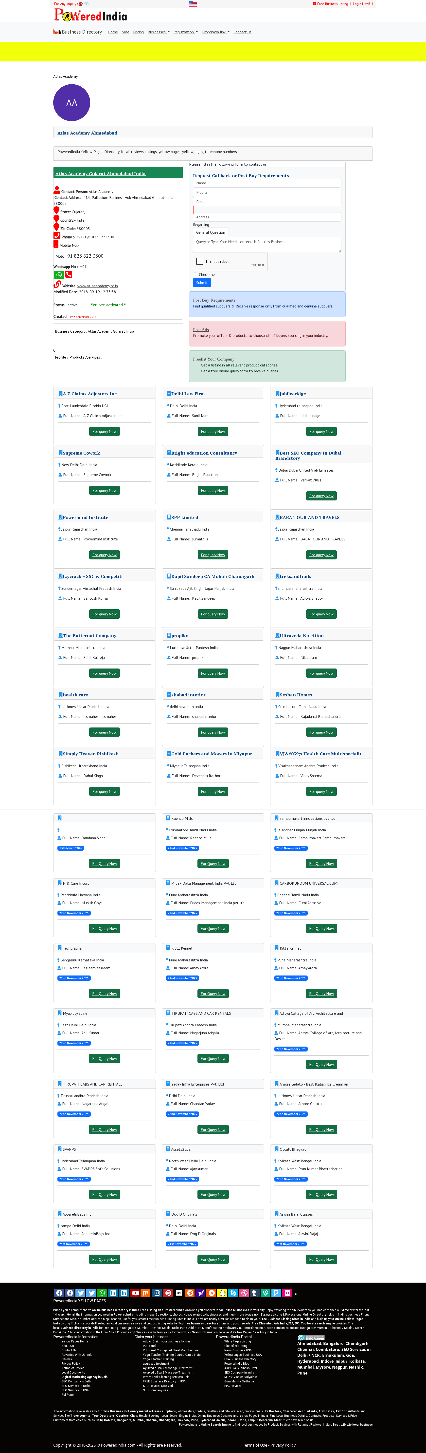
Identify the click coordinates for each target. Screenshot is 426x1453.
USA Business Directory (240, 1359)
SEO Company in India (239, 1372)
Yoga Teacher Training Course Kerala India (172, 1355)
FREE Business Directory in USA (164, 1381)
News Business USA (238, 1350)
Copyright (62, 1445)
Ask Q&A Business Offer (240, 1368)
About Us (68, 1346)
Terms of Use (255, 1445)
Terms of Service (73, 1368)
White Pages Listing (237, 1341)
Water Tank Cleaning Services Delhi (166, 1377)
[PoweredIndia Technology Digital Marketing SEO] (296, 1294)
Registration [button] (184, 31)
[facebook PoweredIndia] (59, 1293)
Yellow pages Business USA (243, 1355)
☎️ (81, 3)
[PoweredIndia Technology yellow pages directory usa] (287, 1293)
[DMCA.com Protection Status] (311, 1337)
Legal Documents (73, 1372)
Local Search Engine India (178, 1415)
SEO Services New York (158, 1386)
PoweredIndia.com (118, 1445)
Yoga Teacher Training (158, 1359)
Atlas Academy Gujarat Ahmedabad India (100, 173)
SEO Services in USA (75, 1390)
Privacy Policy (71, 1363)
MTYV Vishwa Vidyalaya (241, 1377)
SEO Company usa (155, 1390)
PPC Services (233, 1386)
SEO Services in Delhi (76, 1386)
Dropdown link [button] (214, 31)
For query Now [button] (104, 431)
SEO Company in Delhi (76, 1381)
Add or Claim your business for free (166, 1341)
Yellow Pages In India (253, 1415)
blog (125, 31)
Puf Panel (68, 1394)
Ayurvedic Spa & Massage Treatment (168, 1368)
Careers (67, 1359)
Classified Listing (236, 1346)
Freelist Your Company (213, 359)
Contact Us (69, 1350)
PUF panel (149, 1346)
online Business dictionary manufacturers (138, 1411)
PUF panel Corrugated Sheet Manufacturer (171, 1350)
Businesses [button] (157, 31)
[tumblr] (255, 1293)
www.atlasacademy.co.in (97, 285)
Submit (202, 282)
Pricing (138, 31)
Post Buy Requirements (214, 300)
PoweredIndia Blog (236, 1363)
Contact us (242, 31)
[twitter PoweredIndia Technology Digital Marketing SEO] (91, 1293)
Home (113, 31)
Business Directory (81, 32)
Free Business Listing (332, 3)
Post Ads (201, 329)
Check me (207, 274)
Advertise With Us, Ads (77, 1355)
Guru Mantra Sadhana (239, 1381)
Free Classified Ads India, (275, 1323)
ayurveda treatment (156, 1363)
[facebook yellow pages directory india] (69, 1293)
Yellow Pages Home (75, 1341)
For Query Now (104, 863)
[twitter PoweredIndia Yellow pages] (80, 1293)
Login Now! (362, 3)
